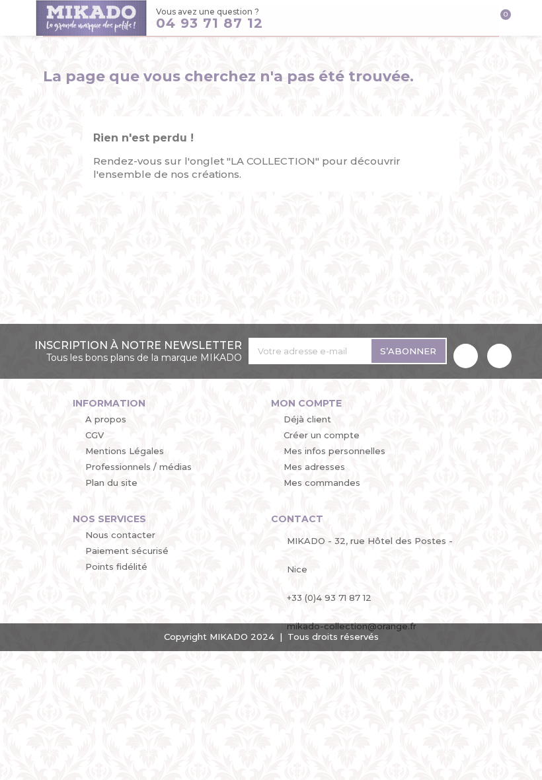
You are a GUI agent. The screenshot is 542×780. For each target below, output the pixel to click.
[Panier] (500, 19)
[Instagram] (499, 356)
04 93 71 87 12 (209, 23)
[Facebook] (465, 356)
